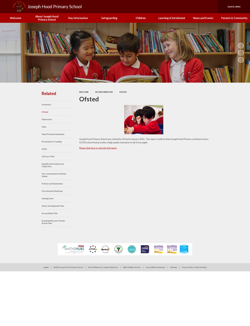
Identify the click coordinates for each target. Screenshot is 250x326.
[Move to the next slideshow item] (241, 60)
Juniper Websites (111, 267)
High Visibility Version (132, 267)
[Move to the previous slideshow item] (241, 53)
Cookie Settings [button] (200, 267)
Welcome (84, 92)
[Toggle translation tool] (204, 6)
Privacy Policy (187, 267)
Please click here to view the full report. (98, 148)
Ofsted (123, 92)
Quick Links (233, 6)
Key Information (104, 92)
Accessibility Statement (155, 267)
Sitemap (173, 267)
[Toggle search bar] (213, 6)
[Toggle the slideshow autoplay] (241, 46)
